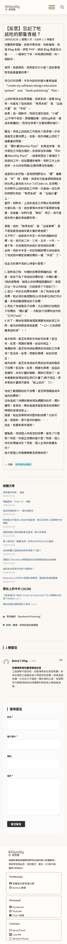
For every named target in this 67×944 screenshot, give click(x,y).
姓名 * (10, 716)
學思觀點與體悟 (23, 464)
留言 (10, 775)
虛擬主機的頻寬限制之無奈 (20, 604)
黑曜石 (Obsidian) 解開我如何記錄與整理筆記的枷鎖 (29, 559)
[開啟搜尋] (62, 7)
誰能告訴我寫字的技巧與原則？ (19, 568)
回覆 (61, 660)
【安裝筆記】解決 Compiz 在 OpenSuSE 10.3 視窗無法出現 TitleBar (32, 597)
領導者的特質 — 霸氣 (13, 492)
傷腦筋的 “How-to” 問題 (16, 501)
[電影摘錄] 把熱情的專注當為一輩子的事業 (24, 532)
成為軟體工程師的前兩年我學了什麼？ (22, 550)
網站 (9, 756)
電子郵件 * (12, 736)
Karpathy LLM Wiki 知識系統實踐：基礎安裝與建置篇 (30, 577)
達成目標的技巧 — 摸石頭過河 (18, 510)
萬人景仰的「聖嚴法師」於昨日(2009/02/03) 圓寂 (28, 541)
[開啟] (51, 7)
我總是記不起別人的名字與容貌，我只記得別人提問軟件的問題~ (32, 521)
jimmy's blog (20, 661)
